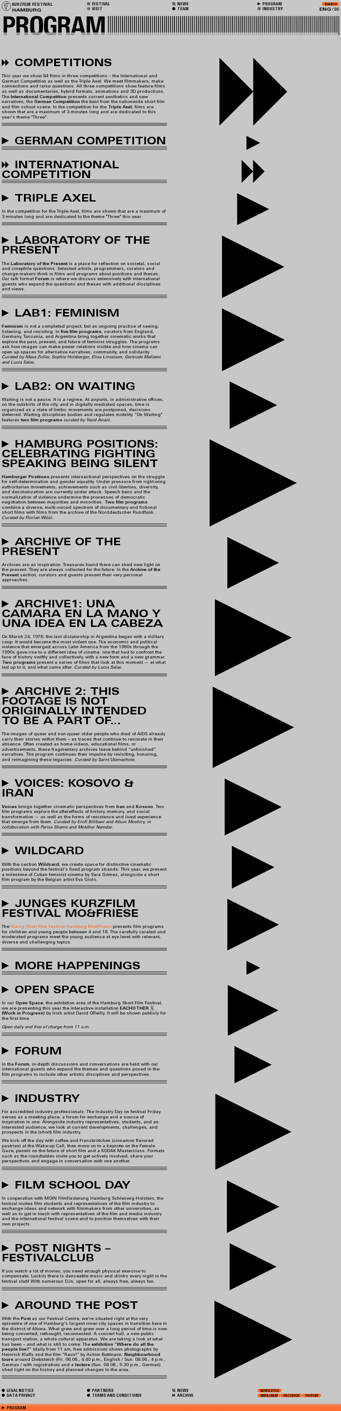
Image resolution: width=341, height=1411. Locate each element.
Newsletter (269, 1390)
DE (336, 9)
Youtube (311, 1395)
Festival (100, 3)
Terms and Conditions (116, 1395)
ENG (325, 9)
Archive (185, 1395)
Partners (102, 1390)
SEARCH (331, 4)
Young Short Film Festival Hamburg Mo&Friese (61, 926)
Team (182, 8)
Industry (272, 8)
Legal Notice (20, 1390)
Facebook (291, 1395)
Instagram (269, 1395)
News (182, 1390)
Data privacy (20, 1395)
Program (272, 3)
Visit (97, 8)
